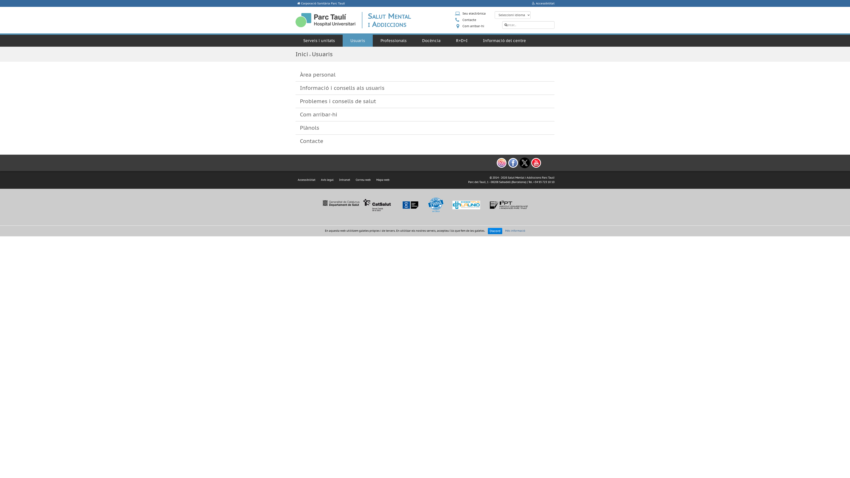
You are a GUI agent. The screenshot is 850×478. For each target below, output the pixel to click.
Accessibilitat (545, 3)
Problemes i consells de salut (338, 101)
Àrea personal (318, 74)
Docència (431, 40)
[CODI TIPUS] (466, 205)
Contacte (469, 20)
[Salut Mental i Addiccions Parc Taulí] (325, 20)
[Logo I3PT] (509, 205)
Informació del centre (504, 40)
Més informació (515, 230)
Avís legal (327, 179)
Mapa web (383, 179)
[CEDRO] (410, 205)
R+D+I (462, 40)
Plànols (309, 127)
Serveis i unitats (319, 40)
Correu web (363, 179)
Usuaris (357, 40)
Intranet (344, 179)
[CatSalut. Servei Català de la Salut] (356, 205)
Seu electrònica (474, 13)
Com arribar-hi (473, 26)
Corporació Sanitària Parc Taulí (323, 3)
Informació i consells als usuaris (342, 88)
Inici (302, 54)
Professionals (394, 40)
